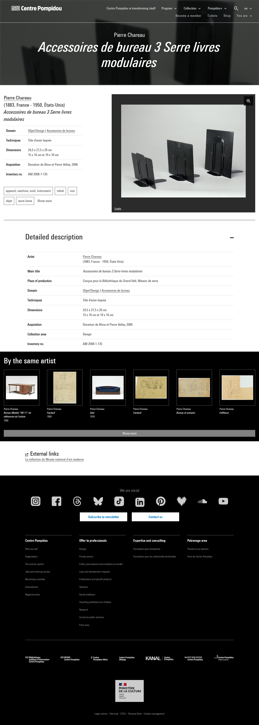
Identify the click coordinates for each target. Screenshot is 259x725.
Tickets (212, 16)
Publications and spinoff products (95, 579)
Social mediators (87, 594)
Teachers (83, 586)
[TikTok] (119, 502)
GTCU (123, 713)
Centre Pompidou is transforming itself (133, 8)
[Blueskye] (98, 502)
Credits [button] (118, 208)
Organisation (31, 556)
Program (167, 8)
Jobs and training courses (37, 571)
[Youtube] (223, 502)
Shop (229, 15)
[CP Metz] (102, 661)
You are (243, 16)
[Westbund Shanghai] (197, 661)
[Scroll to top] (250, 716)
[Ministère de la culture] (129, 691)
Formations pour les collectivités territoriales (154, 556)
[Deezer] (181, 502)
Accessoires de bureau (61, 131)
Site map (114, 713)
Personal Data (135, 713)
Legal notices (101, 713)
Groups (82, 548)
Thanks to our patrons (197, 548)
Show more (129, 433)
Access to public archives (91, 617)
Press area (84, 624)
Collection (190, 8)
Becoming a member (35, 579)
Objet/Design (36, 131)
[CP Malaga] (129, 661)
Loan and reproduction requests (94, 571)
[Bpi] (40, 661)
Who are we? (31, 548)
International (31, 586)
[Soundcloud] (202, 502)
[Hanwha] (224, 661)
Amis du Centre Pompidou (199, 556)
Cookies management (154, 713)
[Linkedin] (140, 502)
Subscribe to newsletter (103, 517)
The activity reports (34, 564)
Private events (86, 556)
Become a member (190, 15)
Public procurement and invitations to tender (101, 564)
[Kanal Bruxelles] (162, 661)
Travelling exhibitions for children (95, 602)
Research (83, 609)
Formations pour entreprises (146, 548)
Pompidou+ (215, 8)
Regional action (32, 594)
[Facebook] (56, 502)
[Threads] (77, 502)
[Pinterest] (160, 502)
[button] (129, 237)
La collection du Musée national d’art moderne (54, 459)
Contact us (155, 517)
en (246, 8)
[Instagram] (35, 502)
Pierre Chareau (17, 98)
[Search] (236, 8)
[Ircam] (72, 661)
